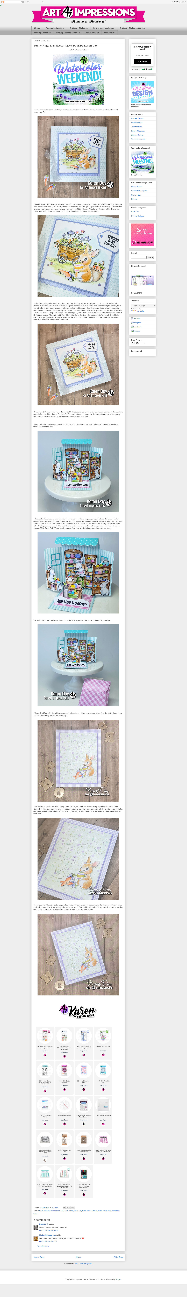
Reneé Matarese (138, 131)
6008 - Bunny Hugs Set (72, 1211)
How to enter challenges (103, 28)
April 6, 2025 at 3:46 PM (48, 1241)
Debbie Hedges (137, 216)
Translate (140, 311)
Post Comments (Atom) (83, 1264)
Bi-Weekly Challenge (79, 28)
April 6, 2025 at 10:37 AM (48, 1230)
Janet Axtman (136, 127)
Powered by (136, 69)
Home (79, 1257)
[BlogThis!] (67, 1207)
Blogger (118, 1279)
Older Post (118, 1257)
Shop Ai (37, 28)
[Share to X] (69, 1207)
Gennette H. (43, 1224)
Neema (134, 199)
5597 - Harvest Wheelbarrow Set (51, 1211)
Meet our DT (109, 33)
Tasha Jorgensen (138, 139)
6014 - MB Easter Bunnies (92, 1211)
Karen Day (106, 1211)
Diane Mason (136, 187)
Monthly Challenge (42, 33)
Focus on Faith (92, 33)
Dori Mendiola (136, 122)
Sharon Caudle (137, 135)
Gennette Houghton (139, 191)
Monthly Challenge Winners (68, 33)
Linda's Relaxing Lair (47, 1235)
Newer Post (38, 1257)
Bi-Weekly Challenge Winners (132, 28)
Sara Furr (135, 212)
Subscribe (142, 62)
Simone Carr (136, 195)
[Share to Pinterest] (74, 1207)
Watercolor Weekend (55, 28)
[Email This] (64, 1207)
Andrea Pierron (137, 118)
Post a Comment (43, 1246)
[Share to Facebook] (71, 1207)
